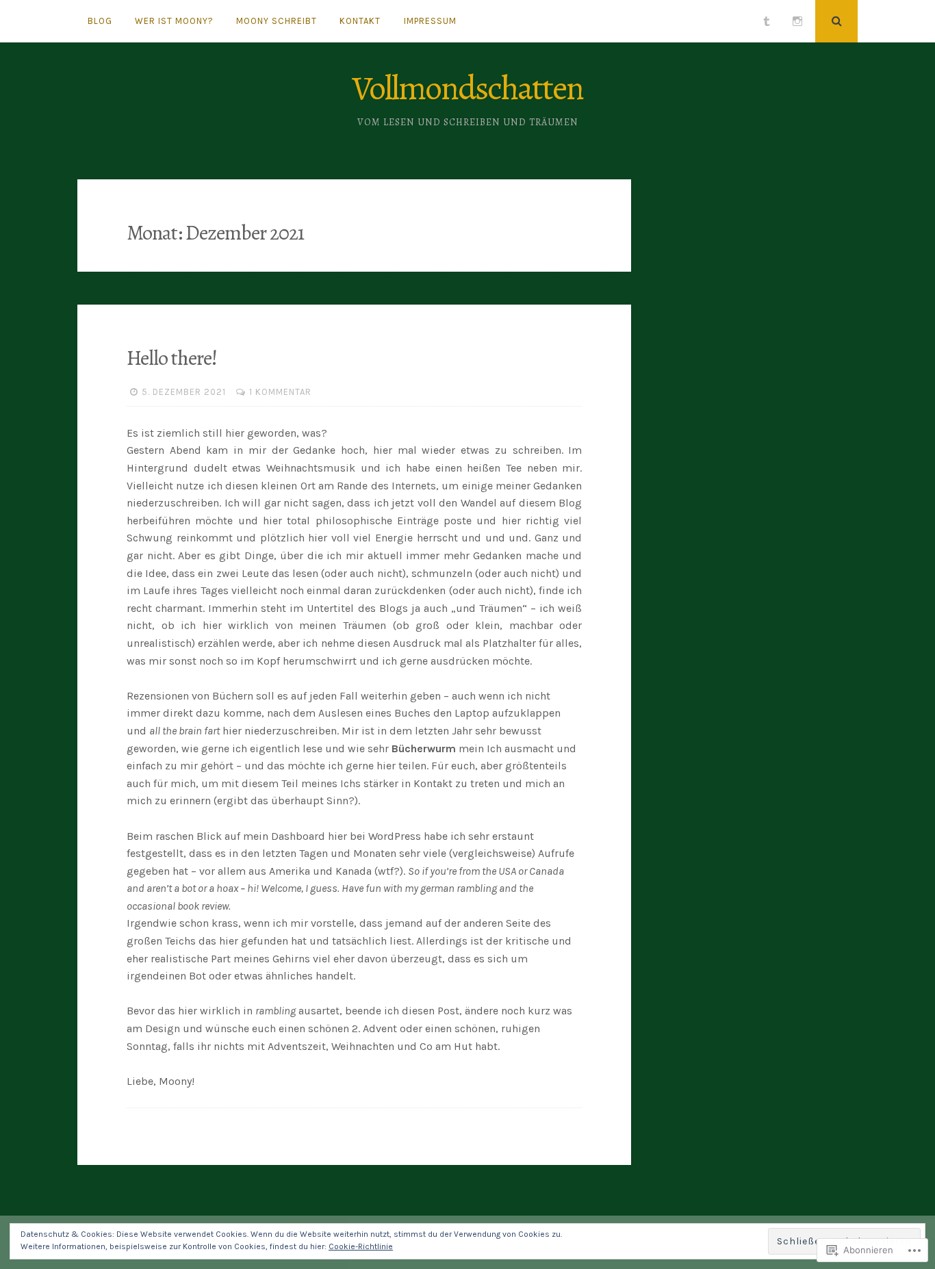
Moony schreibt (276, 21)
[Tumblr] (766, 21)
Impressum (430, 21)
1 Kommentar (280, 392)
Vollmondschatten (467, 87)
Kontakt (360, 21)
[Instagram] (797, 21)
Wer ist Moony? (174, 21)
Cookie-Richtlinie (361, 1246)
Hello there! (172, 358)
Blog (100, 21)
